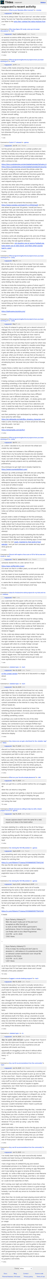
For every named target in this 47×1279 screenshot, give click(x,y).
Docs (5, 1273)
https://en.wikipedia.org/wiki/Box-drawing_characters (21, 419)
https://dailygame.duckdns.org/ (13, 311)
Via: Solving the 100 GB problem (19, 848)
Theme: (16, 1268)
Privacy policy (28, 1276)
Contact (25, 1273)
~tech (12, 31)
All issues (17, 1276)
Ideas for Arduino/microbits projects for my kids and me (27, 592)
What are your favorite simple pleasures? (22, 777)
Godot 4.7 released (15, 142)
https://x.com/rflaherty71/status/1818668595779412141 (22, 862)
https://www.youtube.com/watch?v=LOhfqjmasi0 (19, 205)
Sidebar (43, 2)
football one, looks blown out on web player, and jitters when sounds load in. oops (22, 245)
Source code (39, 1273)
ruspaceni (18, 2)
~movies (38, 10)
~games (26, 142)
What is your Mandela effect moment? (21, 10)
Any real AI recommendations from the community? (26, 1063)
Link (21, 13)
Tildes (9, 2)
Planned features (7, 1276)
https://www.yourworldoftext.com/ (14, 469)
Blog (15, 1273)
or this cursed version (9, 673)
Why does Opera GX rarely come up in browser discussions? (20, 30)
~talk (39, 777)
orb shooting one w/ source (24, 243)
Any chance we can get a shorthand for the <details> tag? (27, 741)
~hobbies (5, 594)
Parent (33, 34)
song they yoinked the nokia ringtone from (29, 21)
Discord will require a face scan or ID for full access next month (23, 555)
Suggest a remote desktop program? (21, 978)
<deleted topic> (14, 667)
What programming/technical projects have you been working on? (22, 60)
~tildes (4, 743)
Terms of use (41, 1276)
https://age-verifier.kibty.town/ (12, 566)
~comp (12, 61)
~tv (22, 1033)
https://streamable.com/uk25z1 (13, 430)
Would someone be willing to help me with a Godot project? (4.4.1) (21, 809)
